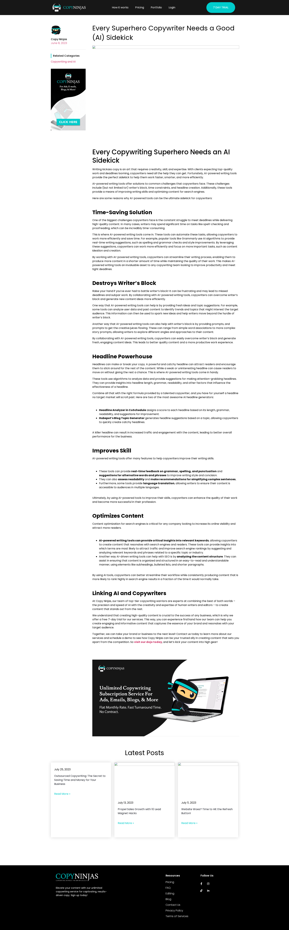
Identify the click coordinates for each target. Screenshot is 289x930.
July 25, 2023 (62, 769)
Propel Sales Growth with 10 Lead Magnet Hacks (139, 811)
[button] (220, 7)
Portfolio (156, 7)
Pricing (139, 7)
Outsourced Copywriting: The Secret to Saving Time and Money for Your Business (80, 780)
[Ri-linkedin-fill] (208, 890)
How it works (120, 7)
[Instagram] (208, 883)
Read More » (62, 794)
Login (172, 7)
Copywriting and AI (63, 62)
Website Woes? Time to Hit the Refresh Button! (207, 811)
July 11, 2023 (188, 803)
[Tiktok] (201, 890)
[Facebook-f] (201, 883)
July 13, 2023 (125, 803)
